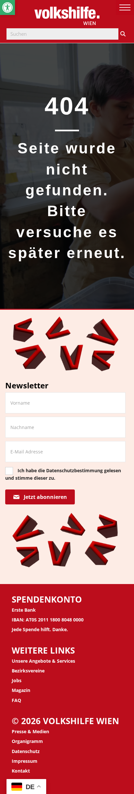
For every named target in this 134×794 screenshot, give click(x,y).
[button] (7, 7)
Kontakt (21, 771)
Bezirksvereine (28, 671)
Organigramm (27, 741)
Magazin (21, 690)
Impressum (24, 761)
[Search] (122, 34)
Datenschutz (26, 751)
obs (17, 680)
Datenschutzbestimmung (74, 470)
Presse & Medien (30, 731)
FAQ (16, 700)
